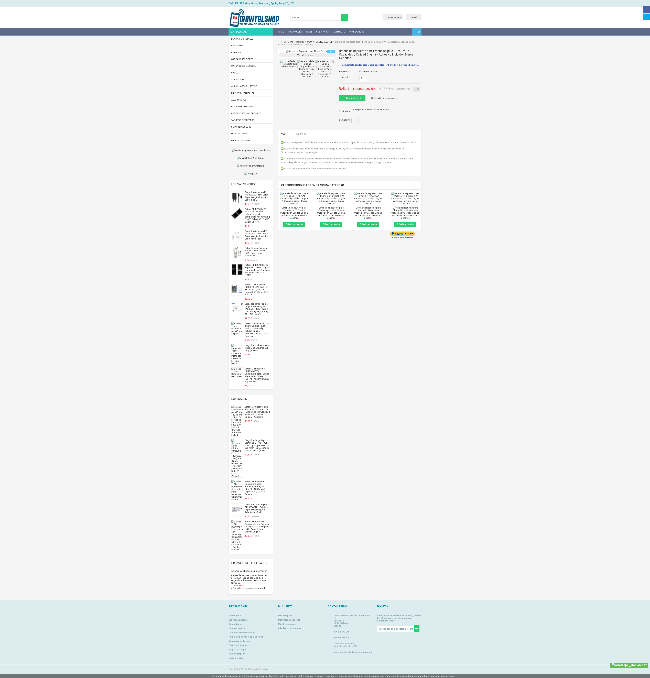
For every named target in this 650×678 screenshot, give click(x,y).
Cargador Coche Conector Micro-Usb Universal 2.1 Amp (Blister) (257, 348)
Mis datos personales (289, 628)
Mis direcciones (287, 624)
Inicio (281, 31)
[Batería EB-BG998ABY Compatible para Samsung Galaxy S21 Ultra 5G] (237, 499)
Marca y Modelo (240, 140)
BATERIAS (236, 52)
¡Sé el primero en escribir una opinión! (371, 109)
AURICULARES (238, 79)
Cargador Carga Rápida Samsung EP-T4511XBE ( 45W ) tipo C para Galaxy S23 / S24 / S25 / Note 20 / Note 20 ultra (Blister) (257, 445)
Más (284, 134)
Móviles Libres (239, 133)
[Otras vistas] (279, 66)
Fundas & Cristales (242, 39)
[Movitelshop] (254, 26)
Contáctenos (235, 624)
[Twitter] (646, 17)
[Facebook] (646, 9)
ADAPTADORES (238, 100)
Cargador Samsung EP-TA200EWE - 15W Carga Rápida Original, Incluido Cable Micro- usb (256, 235)
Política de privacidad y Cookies (246, 637)
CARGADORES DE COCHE (243, 66)
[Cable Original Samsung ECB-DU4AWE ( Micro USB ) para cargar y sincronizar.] (237, 257)
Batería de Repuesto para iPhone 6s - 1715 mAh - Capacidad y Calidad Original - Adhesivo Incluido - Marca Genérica (294, 212)
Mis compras (285, 615)
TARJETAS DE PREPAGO (242, 120)
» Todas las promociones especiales (249, 588)
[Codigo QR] (251, 173)
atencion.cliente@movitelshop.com (352, 652)
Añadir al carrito (353, 98)
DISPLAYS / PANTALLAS (243, 93)
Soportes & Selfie (241, 127)
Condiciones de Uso (239, 641)
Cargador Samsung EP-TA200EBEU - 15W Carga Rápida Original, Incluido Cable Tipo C (256, 196)
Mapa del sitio (236, 658)
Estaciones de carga (243, 106)
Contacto (339, 31)
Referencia (344, 71)
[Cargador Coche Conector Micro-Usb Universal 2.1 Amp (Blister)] (237, 363)
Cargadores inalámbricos (246, 113)
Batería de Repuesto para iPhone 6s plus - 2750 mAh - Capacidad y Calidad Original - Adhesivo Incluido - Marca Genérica (257, 329)
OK (416, 628)
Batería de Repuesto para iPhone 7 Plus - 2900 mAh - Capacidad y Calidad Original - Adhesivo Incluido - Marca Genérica (405, 212)
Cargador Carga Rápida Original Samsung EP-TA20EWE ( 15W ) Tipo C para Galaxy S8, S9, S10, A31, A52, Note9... (256, 309)
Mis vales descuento (289, 620)
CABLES (235, 72)
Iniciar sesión (394, 17)
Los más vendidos (243, 184)
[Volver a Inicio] (279, 42)
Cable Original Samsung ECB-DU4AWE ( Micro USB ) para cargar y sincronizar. (256, 252)
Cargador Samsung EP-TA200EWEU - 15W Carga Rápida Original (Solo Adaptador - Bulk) (257, 508)
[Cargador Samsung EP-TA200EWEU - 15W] (237, 514)
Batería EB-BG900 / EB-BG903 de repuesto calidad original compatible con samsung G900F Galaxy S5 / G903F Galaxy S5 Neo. (257, 215)
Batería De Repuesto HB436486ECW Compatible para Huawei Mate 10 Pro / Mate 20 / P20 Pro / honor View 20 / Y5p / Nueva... (257, 375)
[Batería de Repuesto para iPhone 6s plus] (289, 66)
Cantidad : (344, 77)
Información (295, 31)
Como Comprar (237, 653)
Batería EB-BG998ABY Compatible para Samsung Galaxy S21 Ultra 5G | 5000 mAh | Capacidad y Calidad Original (255, 487)
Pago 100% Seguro (238, 649)
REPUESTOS (237, 45)
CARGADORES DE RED (242, 59)
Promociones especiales (249, 563)
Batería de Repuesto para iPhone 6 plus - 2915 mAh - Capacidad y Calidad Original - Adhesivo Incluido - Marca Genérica (331, 212)
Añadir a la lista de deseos (384, 98)
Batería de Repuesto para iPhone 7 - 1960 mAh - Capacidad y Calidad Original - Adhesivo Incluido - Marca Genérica (368, 212)
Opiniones (299, 134)
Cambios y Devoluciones (242, 632)
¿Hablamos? (356, 31)
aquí (451, 676)
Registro (415, 17)
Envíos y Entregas (238, 645)
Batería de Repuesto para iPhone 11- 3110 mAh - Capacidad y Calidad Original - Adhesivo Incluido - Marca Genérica (249, 579)
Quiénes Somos (237, 628)
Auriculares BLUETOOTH (244, 86)
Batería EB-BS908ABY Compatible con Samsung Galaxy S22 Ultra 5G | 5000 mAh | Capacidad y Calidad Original (257, 526)
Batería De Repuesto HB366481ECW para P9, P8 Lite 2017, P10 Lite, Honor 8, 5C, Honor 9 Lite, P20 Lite (257, 289)
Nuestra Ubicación (318, 31)
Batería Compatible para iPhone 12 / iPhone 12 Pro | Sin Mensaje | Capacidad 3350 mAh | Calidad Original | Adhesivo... (257, 412)
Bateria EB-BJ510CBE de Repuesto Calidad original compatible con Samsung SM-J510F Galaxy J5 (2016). (257, 270)
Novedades (239, 398)
